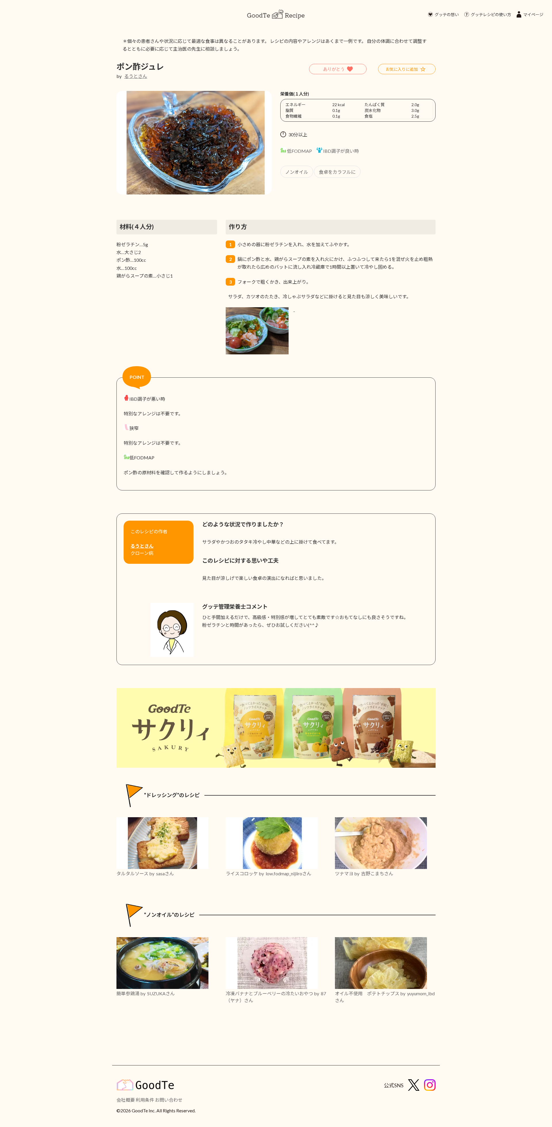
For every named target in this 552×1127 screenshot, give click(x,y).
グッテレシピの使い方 (491, 14)
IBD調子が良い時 (340, 151)
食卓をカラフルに (337, 172)
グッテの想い (447, 14)
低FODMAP (299, 151)
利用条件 (145, 1100)
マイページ (533, 14)
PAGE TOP (534, 1087)
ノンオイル (296, 172)
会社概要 (125, 1100)
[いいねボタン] (338, 69)
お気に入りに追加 (402, 69)
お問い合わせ (169, 1100)
